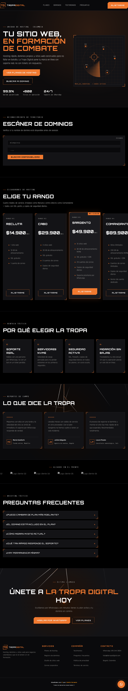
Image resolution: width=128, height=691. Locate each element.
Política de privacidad (81, 660)
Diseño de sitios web (52, 660)
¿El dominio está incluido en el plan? (31, 524)
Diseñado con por (64, 682)
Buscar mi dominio (17, 81)
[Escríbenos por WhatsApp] (121, 684)
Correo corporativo (51, 665)
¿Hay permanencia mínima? (23, 553)
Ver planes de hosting (21, 73)
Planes (46, 5)
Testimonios (70, 5)
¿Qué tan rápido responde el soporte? (32, 543)
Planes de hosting (50, 651)
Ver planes (83, 620)
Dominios (57, 5)
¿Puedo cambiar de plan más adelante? (32, 515)
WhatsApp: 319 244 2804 (112, 651)
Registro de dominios (52, 655)
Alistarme (118, 5)
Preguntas (85, 5)
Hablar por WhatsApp (52, 620)
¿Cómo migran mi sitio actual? (25, 534)
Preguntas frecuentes (82, 655)
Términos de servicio (81, 665)
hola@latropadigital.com (111, 655)
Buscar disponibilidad (25, 157)
